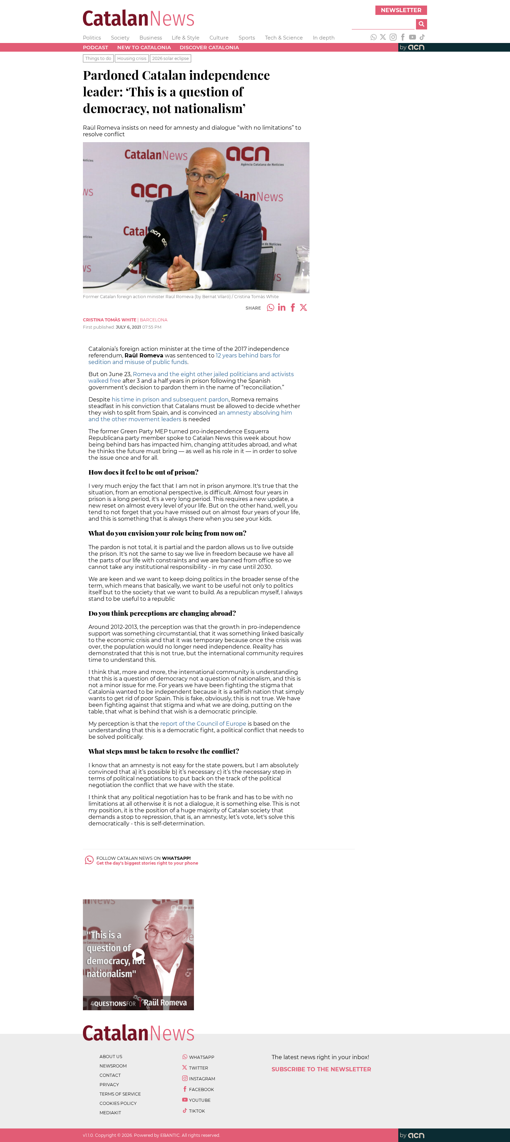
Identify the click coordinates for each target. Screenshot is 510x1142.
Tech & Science (284, 38)
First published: (99, 327)
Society (120, 38)
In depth (324, 38)
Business (150, 38)
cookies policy (118, 1103)
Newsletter (401, 10)
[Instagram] (393, 38)
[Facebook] (403, 38)
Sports (247, 38)
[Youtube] (412, 38)
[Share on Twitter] (303, 308)
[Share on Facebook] (292, 308)
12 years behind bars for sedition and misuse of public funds (184, 358)
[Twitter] (383, 38)
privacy (109, 1084)
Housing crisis (131, 58)
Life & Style (185, 38)
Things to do (98, 58)
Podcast (95, 47)
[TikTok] (422, 38)
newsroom (113, 1066)
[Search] (421, 24)
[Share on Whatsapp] (270, 308)
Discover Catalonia (209, 47)
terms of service (120, 1094)
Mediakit (110, 1112)
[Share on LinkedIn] (281, 308)
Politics (92, 38)
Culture (219, 38)
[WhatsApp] (374, 38)
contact (110, 1075)
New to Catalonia (144, 47)
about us (111, 1056)
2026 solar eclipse (170, 58)
